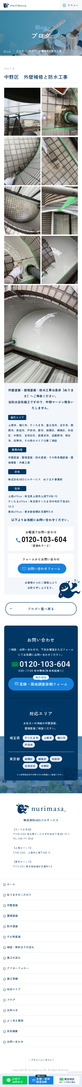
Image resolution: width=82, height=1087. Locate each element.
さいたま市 (31, 738)
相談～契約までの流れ (20, 947)
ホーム (11, 884)
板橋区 (29, 759)
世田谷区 (30, 766)
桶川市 (61, 738)
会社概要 (12, 1031)
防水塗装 (12, 926)
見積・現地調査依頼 (41, 1080)
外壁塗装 (12, 905)
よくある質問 (15, 1020)
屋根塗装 (12, 915)
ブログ (11, 999)
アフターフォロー (18, 968)
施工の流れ (13, 957)
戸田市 (29, 745)
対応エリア (13, 989)
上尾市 (48, 738)
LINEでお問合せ (17, 1080)
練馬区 (42, 759)
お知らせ (12, 1010)
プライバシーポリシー (42, 1059)
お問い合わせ (15, 1041)
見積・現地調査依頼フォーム (41, 682)
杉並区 (56, 759)
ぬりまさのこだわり (19, 894)
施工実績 (12, 978)
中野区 (45, 766)
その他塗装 (13, 936)
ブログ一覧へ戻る (41, 609)
